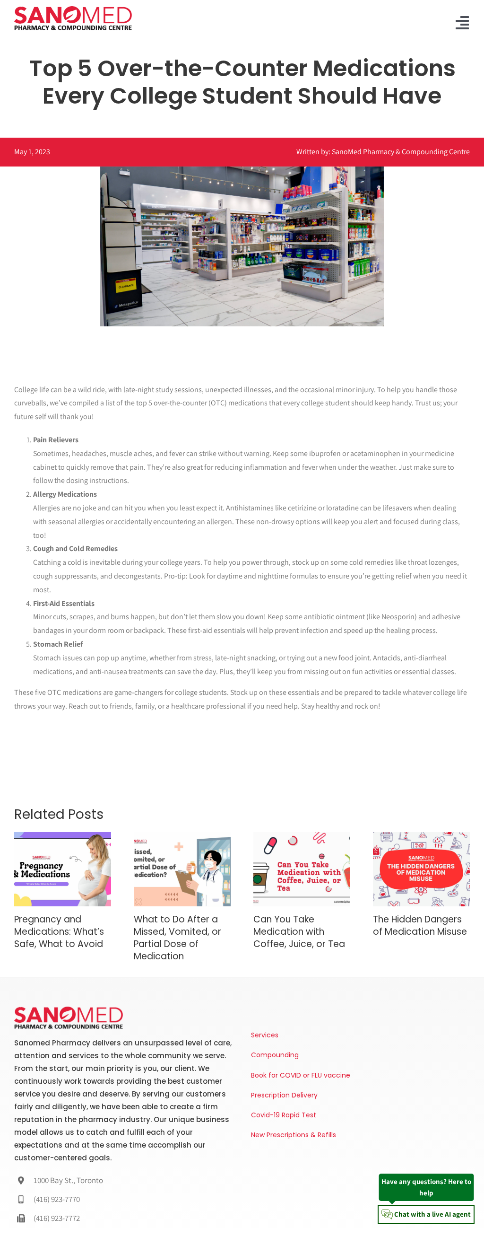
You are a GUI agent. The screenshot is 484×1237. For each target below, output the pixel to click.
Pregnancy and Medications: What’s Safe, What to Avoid (59, 931)
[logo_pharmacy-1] (73, 9)
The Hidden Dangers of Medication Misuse (420, 925)
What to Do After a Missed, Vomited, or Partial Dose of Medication (177, 937)
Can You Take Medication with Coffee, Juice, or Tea (299, 931)
